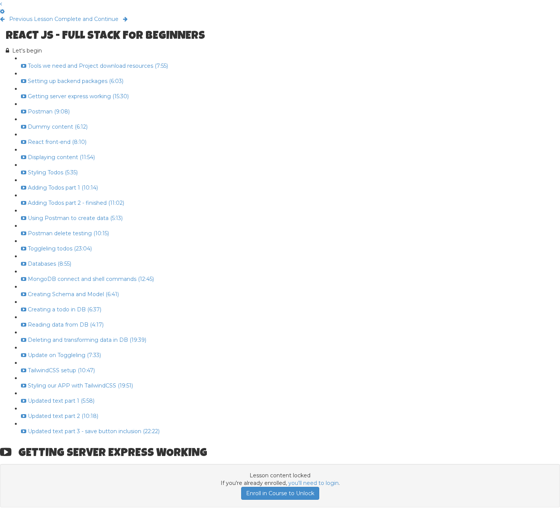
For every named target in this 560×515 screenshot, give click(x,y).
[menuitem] (2, 11)
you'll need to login (313, 483)
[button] (1, 3)
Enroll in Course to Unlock (280, 493)
